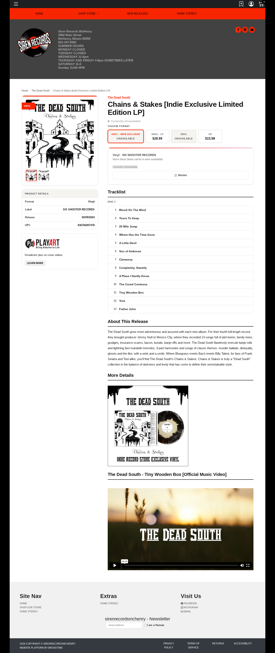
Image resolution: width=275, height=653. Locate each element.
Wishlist (182, 175)
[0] (261, 5)
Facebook (190, 603)
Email (187, 611)
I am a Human (155, 625)
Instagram (190, 607)
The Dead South (41, 90)
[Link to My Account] (251, 4)
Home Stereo (186, 13)
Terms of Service (193, 645)
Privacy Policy (168, 645)
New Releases (137, 13)
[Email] (251, 29)
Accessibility (243, 643)
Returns (218, 643)
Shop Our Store (30, 607)
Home (25, 90)
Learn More (35, 263)
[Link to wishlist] (241, 4)
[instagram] (245, 29)
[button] (88, 13)
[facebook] (238, 29)
